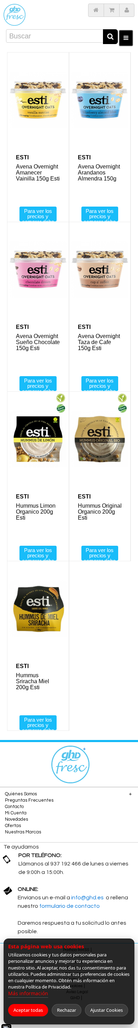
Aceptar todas (28, 1010)
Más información (28, 993)
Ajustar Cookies (106, 1010)
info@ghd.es (88, 897)
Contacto (14, 806)
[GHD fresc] (14, 15)
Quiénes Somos (21, 793)
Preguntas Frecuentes (29, 800)
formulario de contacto (69, 906)
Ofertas (13, 825)
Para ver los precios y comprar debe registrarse (38, 214)
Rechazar (66, 1010)
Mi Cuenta (16, 812)
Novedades (16, 819)
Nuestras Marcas (23, 832)
